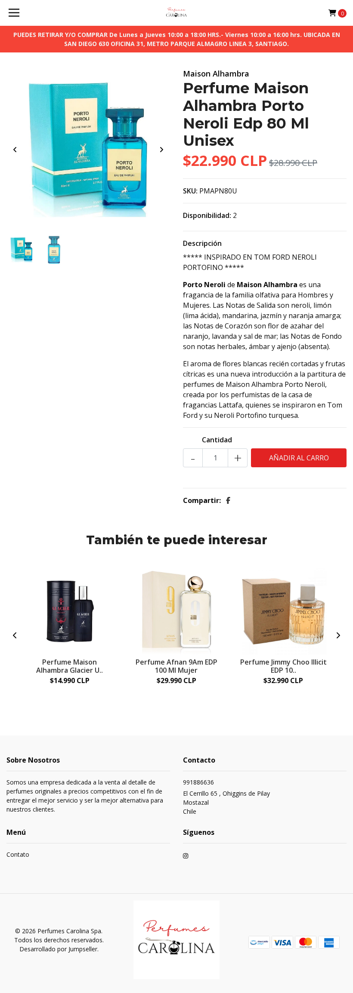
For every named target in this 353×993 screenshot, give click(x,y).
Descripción (202, 243)
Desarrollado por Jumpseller (58, 949)
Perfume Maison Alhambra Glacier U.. (69, 666)
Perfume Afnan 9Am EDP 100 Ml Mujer (176, 666)
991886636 (198, 782)
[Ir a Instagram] (185, 856)
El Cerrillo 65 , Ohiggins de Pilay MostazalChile (226, 802)
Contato (17, 854)
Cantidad (217, 439)
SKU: (190, 191)
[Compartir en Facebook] (228, 500)
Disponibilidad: (207, 215)
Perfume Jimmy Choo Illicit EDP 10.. (283, 666)
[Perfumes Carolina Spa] (177, 13)
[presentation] (15, 149)
